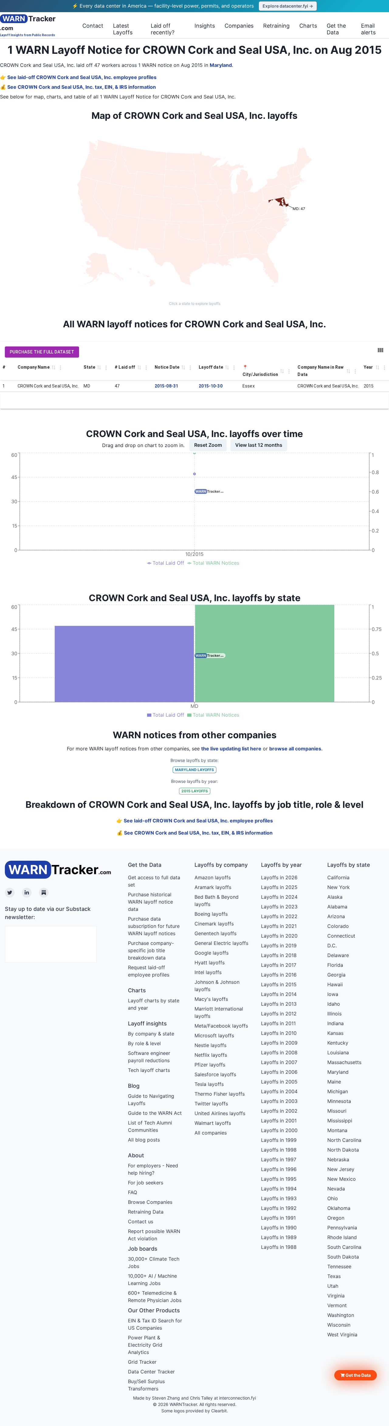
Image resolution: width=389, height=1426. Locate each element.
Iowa (332, 994)
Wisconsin (338, 1325)
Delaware (338, 955)
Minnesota (339, 1101)
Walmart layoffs (212, 1123)
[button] (355, 1375)
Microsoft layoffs (214, 1035)
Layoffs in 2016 (279, 975)
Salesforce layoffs (215, 1074)
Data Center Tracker (151, 1372)
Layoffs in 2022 (279, 916)
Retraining (276, 25)
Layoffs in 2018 (279, 955)
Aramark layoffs (212, 887)
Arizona (336, 916)
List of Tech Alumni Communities (150, 1126)
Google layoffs (211, 953)
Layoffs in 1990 (279, 1227)
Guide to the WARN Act (155, 1113)
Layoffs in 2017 (278, 965)
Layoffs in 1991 (278, 1218)
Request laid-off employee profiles (148, 971)
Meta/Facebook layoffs (221, 1026)
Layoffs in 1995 (279, 1179)
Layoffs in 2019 (279, 945)
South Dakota (343, 1257)
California (338, 877)
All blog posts (144, 1140)
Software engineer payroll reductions (149, 1056)
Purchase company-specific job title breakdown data (151, 950)
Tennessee (339, 1266)
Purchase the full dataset (42, 352)
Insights (204, 25)
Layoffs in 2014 (279, 994)
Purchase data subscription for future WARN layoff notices (154, 926)
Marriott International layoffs (218, 1012)
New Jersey (340, 1169)
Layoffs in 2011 (278, 1023)
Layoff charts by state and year (153, 1004)
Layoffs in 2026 (279, 877)
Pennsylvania (342, 1227)
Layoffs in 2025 (279, 887)
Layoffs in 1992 (279, 1208)
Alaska (335, 897)
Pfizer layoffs (209, 1065)
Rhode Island (342, 1237)
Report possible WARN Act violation (154, 1235)
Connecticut (341, 936)
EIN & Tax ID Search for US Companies (155, 1324)
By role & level (144, 1043)
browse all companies (295, 749)
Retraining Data (146, 1212)
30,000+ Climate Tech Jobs (153, 1262)
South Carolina (344, 1247)
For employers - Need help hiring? (153, 1169)
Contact (92, 25)
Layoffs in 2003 (279, 1101)
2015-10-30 (210, 386)
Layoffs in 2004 (279, 1091)
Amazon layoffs (212, 877)
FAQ (132, 1192)
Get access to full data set (154, 881)
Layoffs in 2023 (279, 907)
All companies (210, 1133)
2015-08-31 (166, 386)
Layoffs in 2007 (279, 1062)
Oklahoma (338, 1208)
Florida (335, 965)
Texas (334, 1276)
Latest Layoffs (123, 29)
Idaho (333, 1004)
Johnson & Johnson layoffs (216, 985)
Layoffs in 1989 (279, 1237)
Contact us (140, 1221)
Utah (332, 1286)
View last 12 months (258, 445)
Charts (308, 25)
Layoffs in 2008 (279, 1052)
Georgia (336, 975)
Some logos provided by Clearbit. (194, 1410)
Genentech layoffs (215, 933)
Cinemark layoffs (214, 924)
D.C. (332, 945)
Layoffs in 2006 (279, 1072)
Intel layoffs (208, 972)
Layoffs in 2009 (279, 1043)
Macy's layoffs (211, 999)
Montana (337, 1130)
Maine (334, 1082)
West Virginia (342, 1334)
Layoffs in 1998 (279, 1150)
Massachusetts (344, 1062)
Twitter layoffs (211, 1103)
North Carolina (344, 1140)
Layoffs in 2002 (279, 1111)
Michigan (337, 1091)
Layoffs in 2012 (279, 1014)
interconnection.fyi (237, 1397)
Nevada (336, 1189)
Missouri (336, 1111)
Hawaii (335, 984)
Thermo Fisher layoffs (219, 1094)
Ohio (332, 1198)
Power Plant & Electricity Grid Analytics (145, 1345)
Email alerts (368, 29)
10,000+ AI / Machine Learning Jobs (152, 1279)
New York (338, 887)
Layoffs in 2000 (279, 1130)
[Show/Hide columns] (380, 350)
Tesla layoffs (209, 1084)
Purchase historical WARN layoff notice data (150, 901)
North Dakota (343, 1150)
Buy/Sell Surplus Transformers (146, 1385)
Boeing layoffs (211, 914)
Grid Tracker (142, 1362)
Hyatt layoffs (209, 962)
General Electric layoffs (221, 943)
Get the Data (336, 29)
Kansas (335, 1033)
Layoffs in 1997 (278, 1159)
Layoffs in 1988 (279, 1247)
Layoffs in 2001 (279, 1121)
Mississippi (339, 1121)
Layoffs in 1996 (279, 1169)
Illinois (334, 1014)
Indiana (335, 1023)
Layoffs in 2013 (279, 1004)
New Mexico (341, 1179)
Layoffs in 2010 (279, 1033)
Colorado (338, 926)
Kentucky (337, 1043)
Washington (340, 1315)
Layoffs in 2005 (279, 1082)
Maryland (221, 65)
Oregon (335, 1218)
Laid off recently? (162, 29)
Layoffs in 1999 (279, 1140)
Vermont (337, 1305)
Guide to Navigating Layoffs (151, 1099)
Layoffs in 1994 (279, 1189)
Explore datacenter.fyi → (288, 6)
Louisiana (338, 1052)
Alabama (337, 907)
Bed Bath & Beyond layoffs (216, 900)
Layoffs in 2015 (279, 984)
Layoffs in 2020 (279, 936)
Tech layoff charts (149, 1070)
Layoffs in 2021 (279, 926)
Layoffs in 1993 (279, 1198)
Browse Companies (150, 1202)
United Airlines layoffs (219, 1113)
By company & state (151, 1034)
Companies (239, 25)
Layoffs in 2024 (279, 897)
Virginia (336, 1296)
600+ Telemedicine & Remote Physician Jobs (154, 1296)
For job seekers (145, 1183)
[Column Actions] (60, 368)
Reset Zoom (208, 445)
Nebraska (338, 1159)
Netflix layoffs (210, 1055)
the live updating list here (231, 749)
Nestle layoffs (210, 1045)
